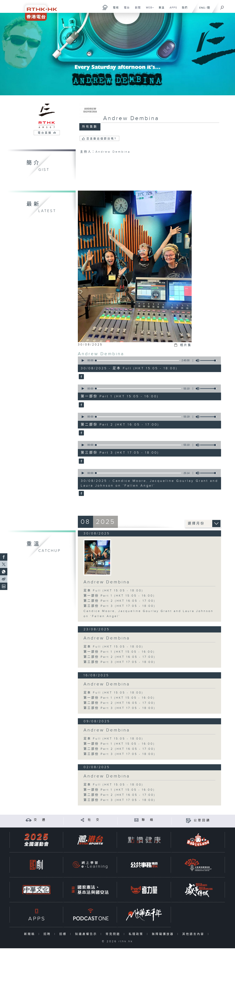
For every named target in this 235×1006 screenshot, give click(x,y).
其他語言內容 (194, 934)
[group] (196, 360)
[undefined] (105, 7)
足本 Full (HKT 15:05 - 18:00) (113, 590)
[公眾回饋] (188, 820)
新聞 (136, 9)
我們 (183, 9)
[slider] (208, 360)
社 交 (94, 820)
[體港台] (90, 840)
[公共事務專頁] (144, 865)
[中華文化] (36, 890)
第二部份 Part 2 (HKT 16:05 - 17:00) (120, 601)
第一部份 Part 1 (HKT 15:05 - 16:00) (119, 595)
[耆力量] (144, 890)
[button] (82, 360)
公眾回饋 (202, 820)
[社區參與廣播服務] (198, 865)
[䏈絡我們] (136, 819)
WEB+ (148, 9)
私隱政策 (137, 934)
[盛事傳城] (198, 890)
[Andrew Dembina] (81, 376)
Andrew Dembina (101, 353)
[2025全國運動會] (36, 840)
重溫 (160, 9)
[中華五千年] (144, 914)
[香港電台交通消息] (28, 819)
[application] (148, 360)
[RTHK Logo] (38, 10)
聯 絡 (148, 820)
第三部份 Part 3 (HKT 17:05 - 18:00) (120, 606)
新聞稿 (30, 934)
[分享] (82, 819)
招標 (63, 934)
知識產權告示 (87, 934)
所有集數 (89, 126)
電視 (114, 9)
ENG (202, 7)
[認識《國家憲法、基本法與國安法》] (90, 890)
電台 (125, 9)
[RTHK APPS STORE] (36, 914)
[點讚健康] (144, 840)
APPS (172, 9)
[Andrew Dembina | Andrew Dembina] (97, 557)
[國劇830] (36, 865)
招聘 (48, 934)
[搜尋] (222, 6)
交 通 (40, 820)
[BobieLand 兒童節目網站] (198, 840)
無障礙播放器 (164, 934)
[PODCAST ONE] (90, 914)
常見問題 (114, 934)
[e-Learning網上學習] (90, 865)
